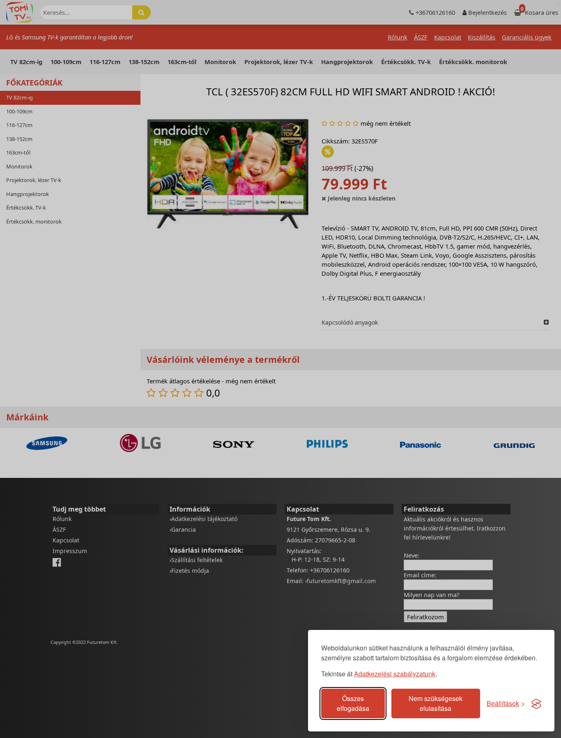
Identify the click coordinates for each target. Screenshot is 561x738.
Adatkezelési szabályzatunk (394, 673)
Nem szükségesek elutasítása (435, 703)
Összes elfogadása (353, 703)
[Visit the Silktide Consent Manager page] (536, 703)
